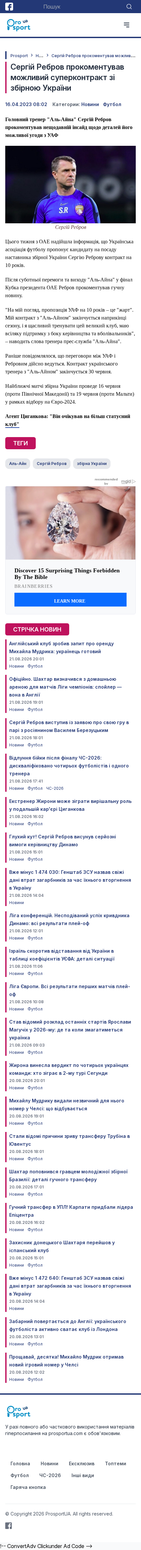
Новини (43, 55)
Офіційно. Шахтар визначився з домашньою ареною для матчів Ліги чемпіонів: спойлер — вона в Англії (65, 687)
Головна (20, 1463)
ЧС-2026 (55, 788)
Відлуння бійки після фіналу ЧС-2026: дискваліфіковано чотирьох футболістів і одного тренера (69, 765)
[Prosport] (19, 25)
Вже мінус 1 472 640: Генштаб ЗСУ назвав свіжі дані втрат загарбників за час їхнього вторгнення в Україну (70, 1285)
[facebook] (9, 7)
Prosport (19, 55)
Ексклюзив (81, 1463)
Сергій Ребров (52, 463)
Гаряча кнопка (28, 1487)
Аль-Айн (17, 463)
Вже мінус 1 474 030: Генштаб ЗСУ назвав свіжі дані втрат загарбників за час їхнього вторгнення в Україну (70, 880)
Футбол (112, 104)
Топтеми (115, 1463)
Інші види (82, 1475)
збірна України (92, 463)
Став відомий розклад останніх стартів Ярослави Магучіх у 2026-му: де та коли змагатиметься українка (70, 1029)
